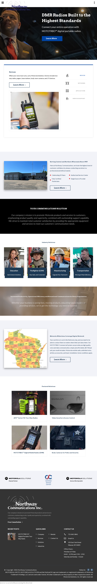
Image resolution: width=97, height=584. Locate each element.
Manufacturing (60, 271)
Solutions (41, 542)
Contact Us (54, 538)
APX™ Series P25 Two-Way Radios (26, 418)
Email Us (71, 538)
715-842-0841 (73, 534)
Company (41, 534)
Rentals (53, 534)
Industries (41, 546)
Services (40, 538)
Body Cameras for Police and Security (65, 452)
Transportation (83, 271)
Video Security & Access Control (63, 418)
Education (14, 271)
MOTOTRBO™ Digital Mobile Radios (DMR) (29, 452)
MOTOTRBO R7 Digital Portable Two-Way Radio (25, 536)
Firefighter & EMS (37, 271)
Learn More (51, 38)
